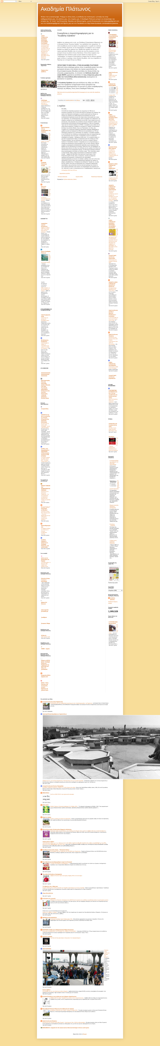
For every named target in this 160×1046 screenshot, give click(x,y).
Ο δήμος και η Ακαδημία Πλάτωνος (113, 542)
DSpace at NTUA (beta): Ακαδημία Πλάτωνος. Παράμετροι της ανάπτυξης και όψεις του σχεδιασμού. (45, 665)
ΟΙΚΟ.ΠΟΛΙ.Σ (46, 793)
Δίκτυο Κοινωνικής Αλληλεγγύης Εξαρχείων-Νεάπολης (57, 829)
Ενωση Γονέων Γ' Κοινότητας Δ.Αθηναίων (45, 508)
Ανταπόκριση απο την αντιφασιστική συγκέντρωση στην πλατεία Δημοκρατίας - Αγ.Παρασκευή (71, 703)
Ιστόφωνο (43, 635)
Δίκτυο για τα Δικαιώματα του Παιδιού (45, 559)
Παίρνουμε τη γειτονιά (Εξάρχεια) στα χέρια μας (55, 910)
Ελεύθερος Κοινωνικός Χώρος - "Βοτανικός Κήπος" (56, 850)
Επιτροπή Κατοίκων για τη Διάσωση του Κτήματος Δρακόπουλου (59, 996)
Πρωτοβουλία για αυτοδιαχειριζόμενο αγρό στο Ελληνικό (57, 862)
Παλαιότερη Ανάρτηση (96, 176)
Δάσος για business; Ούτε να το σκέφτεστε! (113, 400)
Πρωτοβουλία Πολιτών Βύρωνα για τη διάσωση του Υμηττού (58, 1008)
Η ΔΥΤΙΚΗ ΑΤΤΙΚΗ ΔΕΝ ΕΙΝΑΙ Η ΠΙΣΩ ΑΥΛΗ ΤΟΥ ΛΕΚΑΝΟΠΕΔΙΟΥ (65, 938)
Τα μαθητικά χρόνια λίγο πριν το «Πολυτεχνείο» (45, 103)
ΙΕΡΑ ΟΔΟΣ (46, 805)
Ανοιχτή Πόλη (44, 408)
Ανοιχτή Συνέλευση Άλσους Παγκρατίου (53, 786)
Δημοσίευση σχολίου (65, 173)
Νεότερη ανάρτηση (62, 176)
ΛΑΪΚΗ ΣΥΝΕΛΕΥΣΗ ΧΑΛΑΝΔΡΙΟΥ (112, 364)
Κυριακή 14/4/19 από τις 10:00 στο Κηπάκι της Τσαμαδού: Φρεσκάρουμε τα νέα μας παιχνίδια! (64, 887)
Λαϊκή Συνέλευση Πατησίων (50, 1021)
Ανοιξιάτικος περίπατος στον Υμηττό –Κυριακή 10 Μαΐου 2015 (64, 1010)
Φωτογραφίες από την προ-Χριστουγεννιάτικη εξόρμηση (55, 991)
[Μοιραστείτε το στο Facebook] (92, 100)
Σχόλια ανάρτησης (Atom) (70, 179)
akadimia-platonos (112, 598)
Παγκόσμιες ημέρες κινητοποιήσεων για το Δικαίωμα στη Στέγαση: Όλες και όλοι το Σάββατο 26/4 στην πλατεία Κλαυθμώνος (78, 830)
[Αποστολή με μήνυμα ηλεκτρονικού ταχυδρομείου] (87, 100)
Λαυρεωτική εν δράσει (48, 841)
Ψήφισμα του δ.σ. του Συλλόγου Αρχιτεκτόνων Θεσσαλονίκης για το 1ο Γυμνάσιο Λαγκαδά (63, 780)
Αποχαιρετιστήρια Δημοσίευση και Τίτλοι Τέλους (112, 289)
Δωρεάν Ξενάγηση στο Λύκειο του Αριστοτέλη (60, 818)
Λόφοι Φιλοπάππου (48, 893)
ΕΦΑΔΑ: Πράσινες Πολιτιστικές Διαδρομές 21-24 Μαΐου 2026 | (64, 806)
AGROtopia (44, 100)
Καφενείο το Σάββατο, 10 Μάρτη (50, 912)
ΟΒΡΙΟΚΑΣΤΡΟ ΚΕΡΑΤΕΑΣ (50, 917)
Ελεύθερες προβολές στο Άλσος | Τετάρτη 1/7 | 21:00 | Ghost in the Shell (59, 787)
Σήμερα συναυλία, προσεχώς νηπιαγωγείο (114, 507)
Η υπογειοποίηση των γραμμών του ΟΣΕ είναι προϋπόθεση (114, 462)
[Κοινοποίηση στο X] (90, 100)
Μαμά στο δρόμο (47, 817)
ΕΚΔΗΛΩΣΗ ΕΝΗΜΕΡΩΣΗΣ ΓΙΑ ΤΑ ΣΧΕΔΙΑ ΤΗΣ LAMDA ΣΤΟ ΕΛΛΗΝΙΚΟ (59, 931)
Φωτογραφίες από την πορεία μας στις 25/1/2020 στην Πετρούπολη (65, 851)
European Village (45, 623)
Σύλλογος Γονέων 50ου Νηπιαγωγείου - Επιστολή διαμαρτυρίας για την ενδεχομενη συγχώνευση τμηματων (45, 515)
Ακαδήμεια (44, 617)
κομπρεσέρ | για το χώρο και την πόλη (113, 425)
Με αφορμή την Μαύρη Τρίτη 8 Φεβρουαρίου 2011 (61, 919)
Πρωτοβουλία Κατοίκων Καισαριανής (52, 874)
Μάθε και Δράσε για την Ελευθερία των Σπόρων (45, 289)
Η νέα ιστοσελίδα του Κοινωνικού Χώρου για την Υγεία (113, 319)
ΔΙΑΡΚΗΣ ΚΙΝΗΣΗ (47, 936)
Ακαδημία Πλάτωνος (66, 9)
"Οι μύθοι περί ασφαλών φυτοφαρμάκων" (59, 863)
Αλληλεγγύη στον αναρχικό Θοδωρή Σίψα (113, 261)
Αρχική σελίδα (79, 176)
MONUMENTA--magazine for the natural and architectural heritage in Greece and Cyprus (66, 1027)
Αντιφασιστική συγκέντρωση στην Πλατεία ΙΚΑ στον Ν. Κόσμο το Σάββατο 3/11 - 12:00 (113, 123)
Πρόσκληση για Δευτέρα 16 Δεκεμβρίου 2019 (45, 319)
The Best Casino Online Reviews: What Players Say (113, 429)
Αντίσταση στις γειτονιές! (49, 898)
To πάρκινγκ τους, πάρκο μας (50, 886)
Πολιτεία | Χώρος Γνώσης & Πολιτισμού (45, 580)
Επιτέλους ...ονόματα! (112, 525)
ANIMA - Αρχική (45, 648)
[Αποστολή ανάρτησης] (83, 100)
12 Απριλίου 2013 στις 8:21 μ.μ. (69, 170)
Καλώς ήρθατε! (46, 989)
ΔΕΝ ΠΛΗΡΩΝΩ (47, 948)
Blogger (85, 1034)
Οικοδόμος (111, 436)
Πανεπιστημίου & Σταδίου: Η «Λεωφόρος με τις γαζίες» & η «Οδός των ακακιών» (45, 345)
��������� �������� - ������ (45, 374)
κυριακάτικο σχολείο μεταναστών (44, 225)
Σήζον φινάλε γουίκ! (45, 636)
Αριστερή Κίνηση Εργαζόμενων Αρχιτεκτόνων (55, 714)
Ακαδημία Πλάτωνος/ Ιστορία (44, 164)
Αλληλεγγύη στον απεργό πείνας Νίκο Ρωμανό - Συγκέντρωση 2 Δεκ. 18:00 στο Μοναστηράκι (64, 1022)
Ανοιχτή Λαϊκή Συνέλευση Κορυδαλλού (112, 377)
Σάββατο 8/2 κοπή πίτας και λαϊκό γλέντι (113, 77)
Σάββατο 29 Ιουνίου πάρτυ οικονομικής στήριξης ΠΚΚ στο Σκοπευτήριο (66, 875)
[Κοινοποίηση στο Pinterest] (94, 100)
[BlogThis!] (88, 100)
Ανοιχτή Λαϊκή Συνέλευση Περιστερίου (112, 257)
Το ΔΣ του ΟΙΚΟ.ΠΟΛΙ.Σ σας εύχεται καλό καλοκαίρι (62, 794)
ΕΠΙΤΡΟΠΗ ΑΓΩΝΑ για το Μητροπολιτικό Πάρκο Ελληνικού (58, 929)
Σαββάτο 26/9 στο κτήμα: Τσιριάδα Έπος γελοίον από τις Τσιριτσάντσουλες (67, 997)
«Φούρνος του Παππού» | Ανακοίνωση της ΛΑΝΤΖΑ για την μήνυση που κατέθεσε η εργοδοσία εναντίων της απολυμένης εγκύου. (79, 900)
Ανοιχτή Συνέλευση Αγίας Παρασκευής (53, 701)
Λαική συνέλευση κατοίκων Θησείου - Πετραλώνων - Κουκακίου (113, 313)
